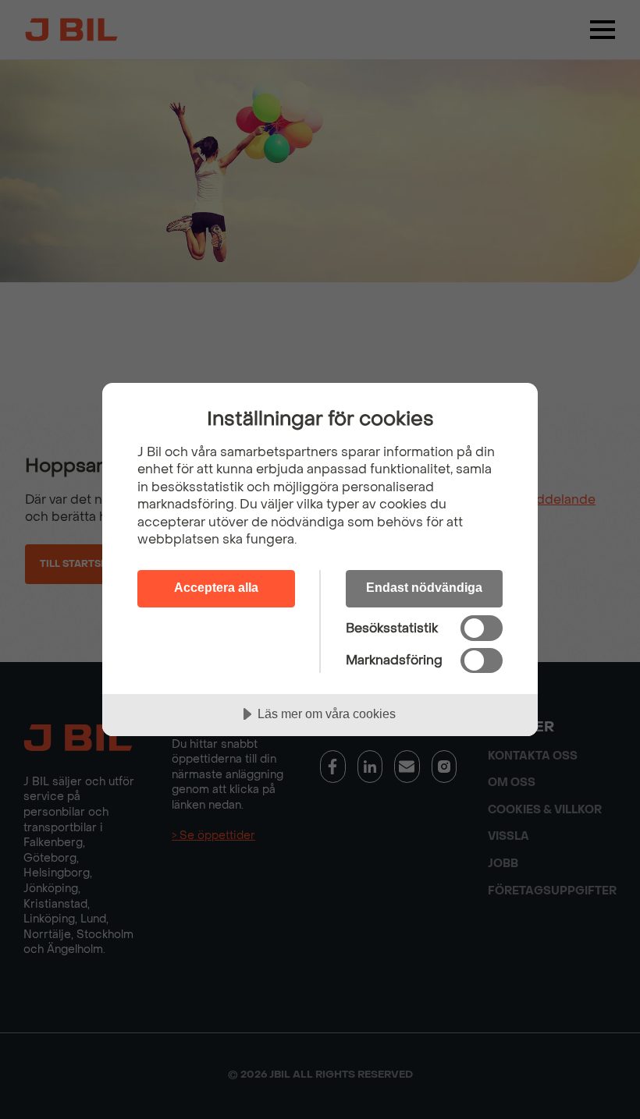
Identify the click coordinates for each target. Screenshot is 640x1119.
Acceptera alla (216, 587)
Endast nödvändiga (424, 587)
